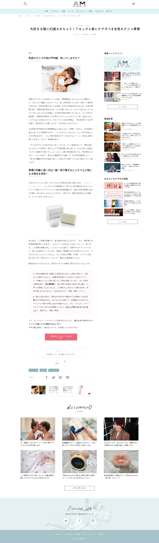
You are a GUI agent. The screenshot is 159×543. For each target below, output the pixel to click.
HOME (20, 15)
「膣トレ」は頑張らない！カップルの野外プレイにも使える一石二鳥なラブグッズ (131, 145)
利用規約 (78, 534)
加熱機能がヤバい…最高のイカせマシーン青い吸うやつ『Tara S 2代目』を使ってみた (79, 444)
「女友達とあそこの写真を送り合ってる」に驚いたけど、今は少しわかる (131, 135)
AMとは (109, 11)
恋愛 (46, 11)
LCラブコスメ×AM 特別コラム (82, 34)
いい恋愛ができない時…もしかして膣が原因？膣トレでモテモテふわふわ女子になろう (38, 477)
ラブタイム (55, 11)
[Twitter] (53, 377)
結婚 (63, 11)
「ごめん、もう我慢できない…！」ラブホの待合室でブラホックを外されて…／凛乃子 (131, 85)
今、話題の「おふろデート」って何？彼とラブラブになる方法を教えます (37, 444)
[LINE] (67, 377)
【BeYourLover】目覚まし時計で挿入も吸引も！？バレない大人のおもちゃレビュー (78, 477)
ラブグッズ (33, 370)
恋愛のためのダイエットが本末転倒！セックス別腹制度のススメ (131, 125)
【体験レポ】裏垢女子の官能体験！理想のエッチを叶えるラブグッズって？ (131, 75)
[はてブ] (60, 377)
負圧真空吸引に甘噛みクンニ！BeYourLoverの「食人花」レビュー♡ (121, 477)
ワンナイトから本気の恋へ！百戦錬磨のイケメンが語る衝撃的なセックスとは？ (131, 95)
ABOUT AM (58, 534)
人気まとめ (99, 11)
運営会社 (101, 534)
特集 (90, 11)
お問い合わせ (69, 534)
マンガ (70, 11)
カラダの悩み (37, 15)
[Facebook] (46, 377)
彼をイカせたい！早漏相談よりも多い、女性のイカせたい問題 (131, 166)
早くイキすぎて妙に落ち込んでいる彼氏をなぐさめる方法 (131, 155)
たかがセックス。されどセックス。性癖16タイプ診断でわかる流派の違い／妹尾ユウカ (121, 444)
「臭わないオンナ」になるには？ (61, 337)
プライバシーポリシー (89, 534)
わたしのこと (81, 11)
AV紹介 (43, 370)
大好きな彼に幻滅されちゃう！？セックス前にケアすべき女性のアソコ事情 (61, 15)
